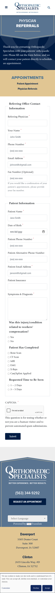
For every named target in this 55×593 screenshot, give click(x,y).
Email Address (15, 158)
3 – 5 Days (16, 389)
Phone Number (16, 144)
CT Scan (14, 357)
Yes (12, 337)
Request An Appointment (27, 502)
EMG (13, 365)
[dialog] (27, 583)
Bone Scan (15, 353)
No (12, 341)
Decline (36, 588)
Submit (12, 436)
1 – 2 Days (16, 385)
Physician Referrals (27, 89)
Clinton (27, 557)
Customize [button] (6, 588)
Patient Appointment (27, 84)
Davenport (27, 534)
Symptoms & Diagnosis (20, 294)
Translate (37, 523)
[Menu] (6, 7)
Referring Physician (18, 116)
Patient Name (15, 211)
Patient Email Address (19, 266)
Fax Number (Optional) (20, 172)
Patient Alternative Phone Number (26, 253)
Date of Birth (14, 225)
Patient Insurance (17, 280)
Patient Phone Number (20, 239)
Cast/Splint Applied (20, 373)
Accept (47, 588)
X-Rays (13, 369)
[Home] (27, 7)
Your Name (14, 130)
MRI (12, 361)
